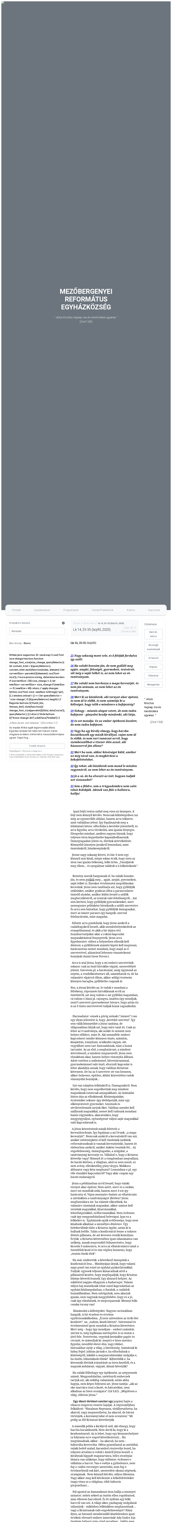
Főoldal (16, 610)
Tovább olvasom (37, 746)
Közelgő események (153, 647)
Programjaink (71, 610)
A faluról (153, 658)
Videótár (153, 675)
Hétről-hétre (153, 634)
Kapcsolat (154, 610)
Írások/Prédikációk (102, 610)
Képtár (153, 667)
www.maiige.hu (31, 757)
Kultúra (131, 610)
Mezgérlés (153, 684)
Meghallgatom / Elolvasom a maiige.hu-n (25, 751)
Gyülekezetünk (42, 610)
